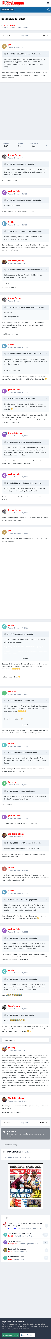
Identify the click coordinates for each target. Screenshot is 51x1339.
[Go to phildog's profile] (4, 1049)
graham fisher (31, 442)
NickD (28, 399)
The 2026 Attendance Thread (19, 1233)
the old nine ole (31, 483)
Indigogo (29, 900)
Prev (8, 36)
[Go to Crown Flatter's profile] (4, 156)
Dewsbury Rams (22, 27)
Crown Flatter (31, 54)
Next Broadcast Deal (16, 1257)
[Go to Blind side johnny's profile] (4, 262)
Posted (17, 48)
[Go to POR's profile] (4, 46)
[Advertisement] (25, 110)
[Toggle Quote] (5, 54)
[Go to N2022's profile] (5, 1235)
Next (43, 36)
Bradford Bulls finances (17, 1249)
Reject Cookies (27, 1335)
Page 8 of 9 (25, 36)
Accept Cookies (11, 1335)
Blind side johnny (33, 307)
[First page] (3, 36)
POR (28, 164)
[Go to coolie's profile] (4, 626)
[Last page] (48, 36)
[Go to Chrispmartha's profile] (5, 1242)
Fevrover (28, 753)
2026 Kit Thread (14, 1241)
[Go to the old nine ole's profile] (4, 434)
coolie (27, 701)
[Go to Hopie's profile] (5, 1258)
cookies (17, 1324)
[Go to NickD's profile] (4, 223)
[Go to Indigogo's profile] (4, 868)
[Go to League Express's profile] (5, 1224)
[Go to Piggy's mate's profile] (4, 1007)
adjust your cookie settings (30, 1326)
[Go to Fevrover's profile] (4, 693)
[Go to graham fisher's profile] (4, 192)
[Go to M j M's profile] (5, 1250)
